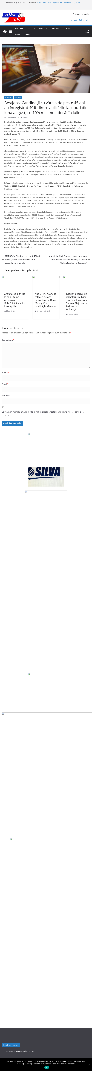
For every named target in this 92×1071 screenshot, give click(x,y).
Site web (6, 395)
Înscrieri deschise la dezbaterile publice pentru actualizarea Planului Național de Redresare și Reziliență (77, 301)
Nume (5, 372)
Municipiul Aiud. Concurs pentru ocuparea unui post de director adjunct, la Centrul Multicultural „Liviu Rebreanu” (68, 259)
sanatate (55, 29)
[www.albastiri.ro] (5, 31)
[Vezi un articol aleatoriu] (87, 31)
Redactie (25, 118)
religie (18, 34)
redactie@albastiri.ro (80, 20)
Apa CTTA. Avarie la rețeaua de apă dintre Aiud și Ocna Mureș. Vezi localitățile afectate (45, 300)
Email (5, 384)
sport (28, 34)
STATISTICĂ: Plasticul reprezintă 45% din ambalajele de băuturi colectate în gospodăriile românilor (23, 259)
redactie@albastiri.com (25, 1051)
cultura (19, 29)
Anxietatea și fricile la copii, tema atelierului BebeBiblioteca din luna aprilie (14, 300)
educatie (43, 29)
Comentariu (8, 340)
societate (31, 29)
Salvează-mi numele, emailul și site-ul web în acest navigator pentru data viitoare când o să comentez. (43, 414)
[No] (89, 1064)
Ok (47, 1067)
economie (67, 29)
